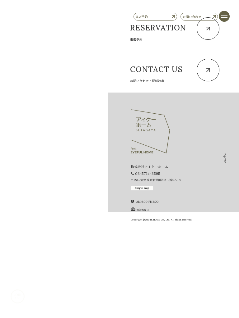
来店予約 (141, 16)
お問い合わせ (192, 16)
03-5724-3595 (147, 173)
